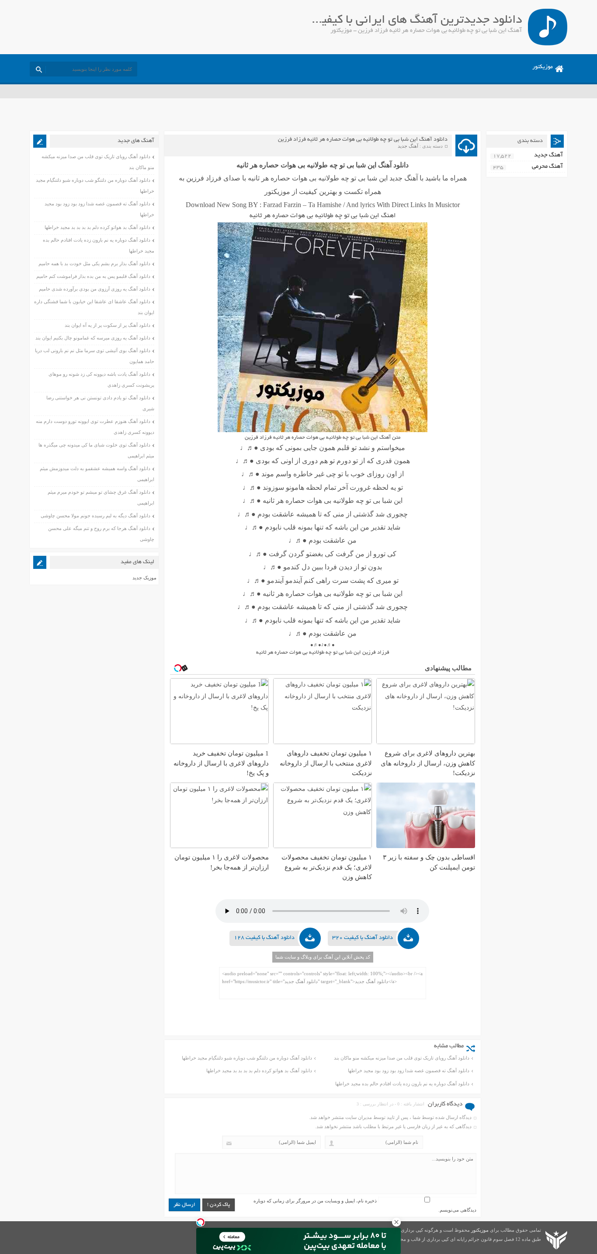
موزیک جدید (144, 577)
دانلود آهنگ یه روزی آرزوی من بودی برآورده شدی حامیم (94, 288)
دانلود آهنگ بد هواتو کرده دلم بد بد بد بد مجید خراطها (259, 1070)
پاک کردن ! (218, 1205)
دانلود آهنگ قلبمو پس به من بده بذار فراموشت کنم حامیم (93, 276)
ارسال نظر (184, 1205)
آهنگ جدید (408, 146)
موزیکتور (542, 67)
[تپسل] (200, 1222)
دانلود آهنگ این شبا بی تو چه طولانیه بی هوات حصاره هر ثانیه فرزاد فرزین (363, 140)
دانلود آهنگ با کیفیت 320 (362, 938)
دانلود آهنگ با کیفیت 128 (264, 938)
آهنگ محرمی (547, 166)
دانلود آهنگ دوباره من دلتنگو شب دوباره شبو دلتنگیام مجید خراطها (247, 1057)
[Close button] (396, 1222)
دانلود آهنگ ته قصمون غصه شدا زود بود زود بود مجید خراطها (408, 1070)
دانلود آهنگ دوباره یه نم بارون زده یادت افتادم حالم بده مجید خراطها (402, 1083)
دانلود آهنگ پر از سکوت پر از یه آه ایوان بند (107, 325)
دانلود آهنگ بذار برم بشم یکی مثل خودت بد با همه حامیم (94, 263)
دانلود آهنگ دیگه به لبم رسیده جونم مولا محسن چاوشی (95, 515)
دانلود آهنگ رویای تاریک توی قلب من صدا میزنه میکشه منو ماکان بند (401, 1057)
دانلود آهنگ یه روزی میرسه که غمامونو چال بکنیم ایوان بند (92, 337)
